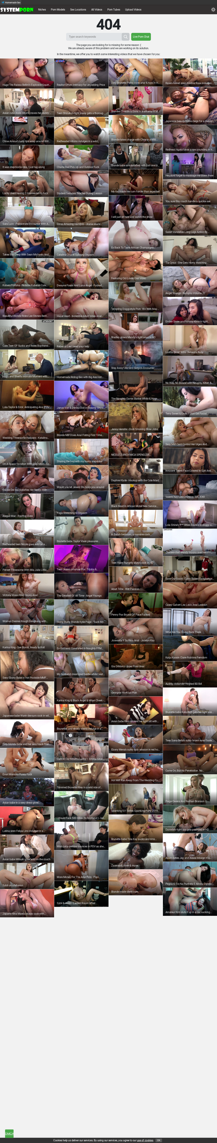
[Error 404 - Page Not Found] (17, 9)
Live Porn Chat (141, 36)
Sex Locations (78, 9)
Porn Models (58, 9)
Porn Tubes (113, 9)
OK (158, 1140)
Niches (42, 9)
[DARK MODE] (213, 10)
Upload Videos (133, 9)
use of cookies (145, 1140)
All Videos (96, 9)
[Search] (126, 37)
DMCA (9, 1133)
